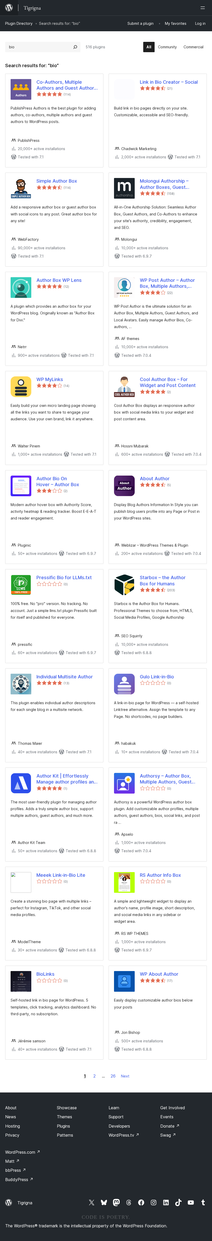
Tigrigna (24, 1202)
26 (113, 1076)
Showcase (67, 1107)
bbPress (15, 1170)
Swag (168, 1135)
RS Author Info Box (160, 875)
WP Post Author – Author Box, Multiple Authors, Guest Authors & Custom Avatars (167, 283)
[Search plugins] (75, 47)
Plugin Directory (19, 23)
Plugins (63, 1126)
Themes (64, 1116)
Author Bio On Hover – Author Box (57, 481)
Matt (12, 1161)
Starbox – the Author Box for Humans (163, 580)
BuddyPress (19, 1179)
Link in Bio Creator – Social (169, 82)
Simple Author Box (56, 181)
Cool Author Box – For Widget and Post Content (168, 382)
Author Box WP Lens (59, 280)
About (11, 1107)
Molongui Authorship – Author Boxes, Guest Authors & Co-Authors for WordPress (168, 184)
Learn (114, 1107)
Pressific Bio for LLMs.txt (64, 577)
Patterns (65, 1135)
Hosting (12, 1126)
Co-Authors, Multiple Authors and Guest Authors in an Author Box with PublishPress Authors (66, 85)
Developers (119, 1126)
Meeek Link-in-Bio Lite (60, 875)
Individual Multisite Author (64, 676)
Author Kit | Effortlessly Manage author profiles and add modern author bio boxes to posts (66, 779)
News (10, 1116)
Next (125, 1076)
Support (116, 1116)
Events (166, 1116)
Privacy (12, 1135)
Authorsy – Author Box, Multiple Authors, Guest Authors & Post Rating (166, 779)
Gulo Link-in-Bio (157, 676)
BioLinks (45, 974)
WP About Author (159, 974)
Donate (170, 1126)
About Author (155, 478)
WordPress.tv (124, 1135)
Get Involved (172, 1107)
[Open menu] (203, 7)
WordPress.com (22, 1152)
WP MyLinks (49, 379)
